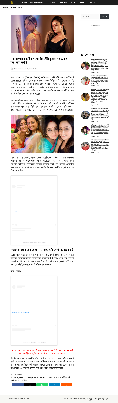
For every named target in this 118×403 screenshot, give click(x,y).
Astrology (95, 3)
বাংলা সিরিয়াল (22, 380)
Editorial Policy (104, 398)
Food (73, 3)
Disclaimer (76, 398)
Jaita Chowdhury (18, 69)
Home (24, 3)
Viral (52, 3)
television (43, 377)
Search (104, 17)
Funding (88, 400)
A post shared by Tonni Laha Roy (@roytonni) (34, 242)
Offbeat (83, 3)
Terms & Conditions (103, 400)
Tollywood (19, 7)
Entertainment (37, 3)
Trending (63, 3)
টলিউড (64, 377)
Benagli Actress (20, 377)
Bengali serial (32, 377)
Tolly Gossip (5, 7)
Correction (94, 400)
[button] (104, 2)
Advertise (96, 398)
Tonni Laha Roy (54, 377)
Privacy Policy (68, 398)
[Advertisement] (95, 37)
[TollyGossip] (12, 2)
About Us (82, 398)
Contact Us (90, 398)
